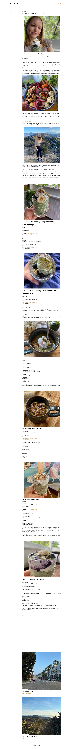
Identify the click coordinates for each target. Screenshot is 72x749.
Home (15, 6)
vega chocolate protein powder (32, 438)
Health (34, 6)
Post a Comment (28, 693)
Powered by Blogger (37, 745)
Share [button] (11, 11)
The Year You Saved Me (30, 736)
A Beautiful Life (23, 3)
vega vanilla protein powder (31, 233)
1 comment (27, 738)
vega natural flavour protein (31, 234)
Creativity (29, 6)
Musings (24, 6)
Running (19, 6)
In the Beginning (28, 691)
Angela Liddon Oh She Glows (48, 384)
